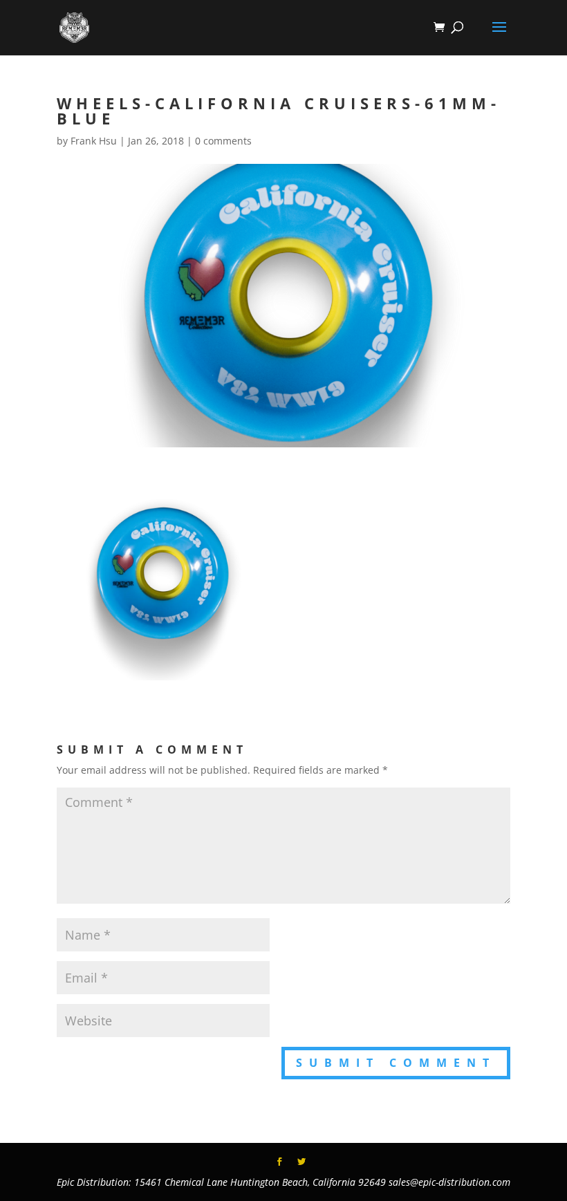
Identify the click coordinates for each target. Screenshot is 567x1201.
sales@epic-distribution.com (449, 1182)
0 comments (223, 140)
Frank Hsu (94, 140)
